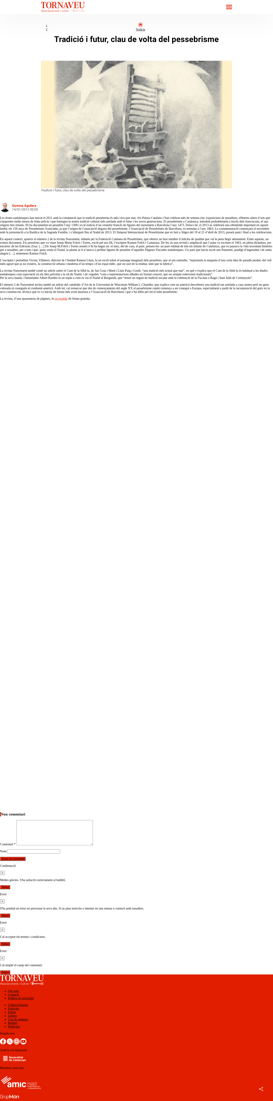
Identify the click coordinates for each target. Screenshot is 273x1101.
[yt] (23, 1043)
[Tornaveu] (42, 13)
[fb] (3, 1043)
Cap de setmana (18, 1019)
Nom (3, 851)
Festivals (13, 1008)
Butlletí (12, 1023)
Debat (12, 1012)
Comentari (8, 844)
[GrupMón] (9, 1099)
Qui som (13, 991)
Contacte (13, 994)
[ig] (17, 1043)
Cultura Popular (18, 1005)
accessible (61, 298)
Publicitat (14, 1026)
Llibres (12, 1015)
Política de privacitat (21, 998)
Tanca (5, 887)
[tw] (10, 1043)
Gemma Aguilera (24, 206)
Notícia (140, 29)
